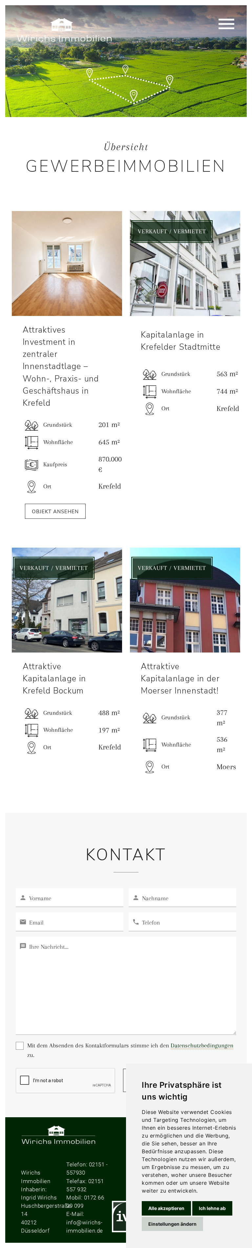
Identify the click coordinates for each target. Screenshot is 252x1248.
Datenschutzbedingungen (202, 1045)
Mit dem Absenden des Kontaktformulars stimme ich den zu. (130, 1050)
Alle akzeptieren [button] (166, 1208)
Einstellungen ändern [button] (172, 1224)
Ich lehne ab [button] (212, 1208)
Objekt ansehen (55, 511)
